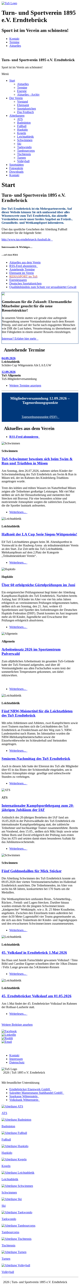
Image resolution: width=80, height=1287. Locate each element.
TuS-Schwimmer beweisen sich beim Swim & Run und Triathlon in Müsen (37, 461)
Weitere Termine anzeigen (25, 385)
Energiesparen (18, 280)
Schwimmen (24, 140)
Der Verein (16, 98)
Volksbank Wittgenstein (24, 1099)
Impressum (16, 1059)
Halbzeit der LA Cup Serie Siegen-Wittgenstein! (39, 534)
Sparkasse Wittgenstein (23, 1096)
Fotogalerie (16, 168)
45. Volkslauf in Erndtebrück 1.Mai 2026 (34, 952)
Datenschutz (16, 1062)
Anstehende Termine (22, 269)
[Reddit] (7, 1038)
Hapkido (22, 129)
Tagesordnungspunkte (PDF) (40, 416)
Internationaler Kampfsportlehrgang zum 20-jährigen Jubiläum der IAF (38, 807)
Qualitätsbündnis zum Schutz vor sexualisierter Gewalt (42, 287)
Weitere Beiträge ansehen (17, 1024)
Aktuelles (15, 45)
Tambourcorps (26, 150)
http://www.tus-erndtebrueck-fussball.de (27, 239)
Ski (19, 143)
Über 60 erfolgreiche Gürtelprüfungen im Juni (38, 585)
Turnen (21, 157)
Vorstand (22, 101)
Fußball (21, 126)
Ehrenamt (23, 105)
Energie (22, 91)
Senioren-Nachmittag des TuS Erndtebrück (36, 759)
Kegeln (21, 133)
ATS (20, 119)
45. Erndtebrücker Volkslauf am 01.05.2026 (36, 996)
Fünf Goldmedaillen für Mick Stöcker (32, 871)
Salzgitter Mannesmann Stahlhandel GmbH (36, 1092)
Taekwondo (24, 147)
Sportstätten (16, 164)
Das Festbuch (25, 112)
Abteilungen (16, 115)
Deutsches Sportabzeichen (25, 283)
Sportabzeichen (26, 108)
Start (12, 80)
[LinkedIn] (9, 1034)
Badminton (24, 122)
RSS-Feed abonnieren (23, 266)
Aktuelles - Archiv (28, 94)
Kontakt (14, 38)
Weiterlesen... (18, 512)
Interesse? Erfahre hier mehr (20, 338)
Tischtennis (24, 154)
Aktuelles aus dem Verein (25, 262)
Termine (14, 42)
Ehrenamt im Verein (21, 273)
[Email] (7, 1041)
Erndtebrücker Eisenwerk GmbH (30, 1089)
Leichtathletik (25, 136)
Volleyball (23, 161)
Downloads (16, 171)
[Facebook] (9, 1031)
